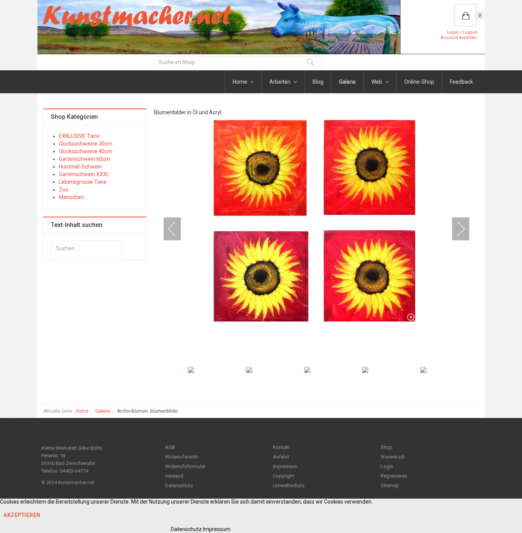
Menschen (71, 197)
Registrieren (394, 476)
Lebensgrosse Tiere (83, 182)
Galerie (347, 82)
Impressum (285, 466)
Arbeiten (280, 82)
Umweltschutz (289, 485)
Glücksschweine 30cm (85, 144)
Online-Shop (419, 82)
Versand (174, 476)
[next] (456, 229)
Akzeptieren (22, 515)
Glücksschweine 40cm (85, 151)
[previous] (177, 229)
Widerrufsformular (185, 466)
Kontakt (281, 447)
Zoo (63, 189)
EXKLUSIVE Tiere (79, 136)
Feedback (461, 82)
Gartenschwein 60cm (84, 159)
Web (377, 82)
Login (387, 466)
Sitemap (390, 485)
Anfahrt (281, 457)
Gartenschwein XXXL (84, 174)
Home (240, 82)
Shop (386, 447)
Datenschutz (179, 485)
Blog (318, 82)
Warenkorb (393, 457)
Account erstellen (459, 37)
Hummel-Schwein (80, 167)
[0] (465, 15)
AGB (170, 447)
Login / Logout (462, 32)
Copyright (283, 476)
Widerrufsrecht (181, 457)
